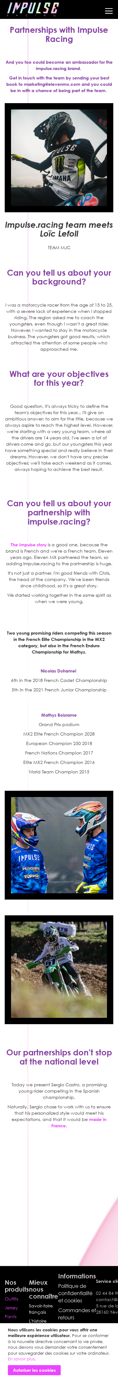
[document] (60, 1351)
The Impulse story (29, 544)
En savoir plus (21, 1358)
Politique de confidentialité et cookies (75, 1293)
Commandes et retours (77, 1314)
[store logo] (32, 9)
